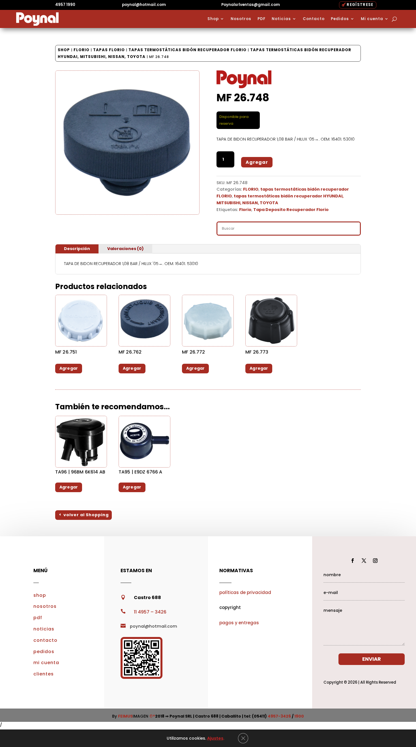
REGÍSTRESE (360, 4)
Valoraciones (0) (125, 248)
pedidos (43, 651)
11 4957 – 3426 (150, 612)
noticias (43, 629)
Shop (213, 18)
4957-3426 (279, 716)
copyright (230, 607)
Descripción (77, 248)
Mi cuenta (372, 18)
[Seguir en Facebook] (352, 560)
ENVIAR (371, 658)
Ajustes (215, 738)
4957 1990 (65, 4)
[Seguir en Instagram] (375, 560)
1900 (299, 716)
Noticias (281, 18)
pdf (37, 617)
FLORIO (81, 50)
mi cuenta (46, 662)
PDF (261, 18)
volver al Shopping (86, 515)
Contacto (314, 18)
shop (39, 595)
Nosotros (241, 18)
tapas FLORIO (109, 50)
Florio (245, 209)
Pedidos (340, 18)
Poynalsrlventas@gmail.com (250, 4)
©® (152, 716)
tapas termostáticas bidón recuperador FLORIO (187, 50)
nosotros (45, 606)
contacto (45, 640)
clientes (43, 674)
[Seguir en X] (363, 560)
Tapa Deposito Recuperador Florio (291, 209)
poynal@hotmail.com (144, 4)
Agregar (257, 162)
